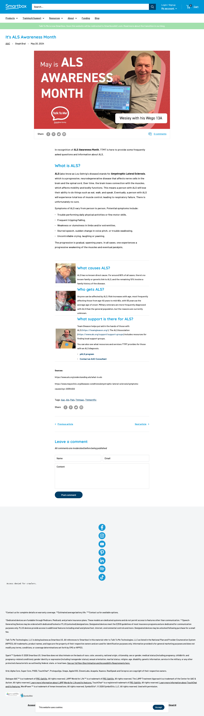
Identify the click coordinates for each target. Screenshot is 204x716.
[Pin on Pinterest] (54, 134)
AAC (8, 43)
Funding (86, 18)
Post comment (68, 494)
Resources (54, 18)
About (71, 18)
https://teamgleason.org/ (95, 330)
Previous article (65, 424)
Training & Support (32, 18)
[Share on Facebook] (48, 134)
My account (168, 8)
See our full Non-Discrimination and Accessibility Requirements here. (98, 663)
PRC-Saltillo (41, 678)
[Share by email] (64, 134)
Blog (97, 18)
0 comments (160, 133)
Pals (72, 399)
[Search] (152, 7)
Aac (63, 399)
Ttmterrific (90, 399)
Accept (158, 707)
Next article (140, 424)
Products (10, 18)
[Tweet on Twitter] (59, 134)
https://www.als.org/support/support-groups (100, 334)
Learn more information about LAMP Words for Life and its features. (61, 682)
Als (67, 399)
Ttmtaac (79, 399)
